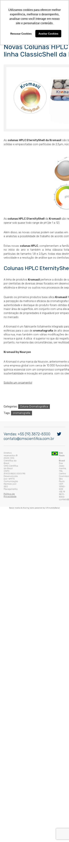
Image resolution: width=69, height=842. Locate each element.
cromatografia (20, 414)
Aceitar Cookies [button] (48, 33)
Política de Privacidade (15, 480)
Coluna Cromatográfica (33, 408)
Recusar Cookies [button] (21, 33)
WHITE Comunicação (32, 473)
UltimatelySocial (52, 490)
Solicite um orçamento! (17, 384)
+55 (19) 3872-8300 (33, 449)
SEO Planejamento (25, 476)
